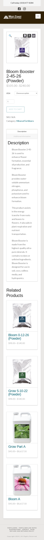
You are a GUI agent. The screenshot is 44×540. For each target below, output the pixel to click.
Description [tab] (22, 131)
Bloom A (14, 499)
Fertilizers (12, 528)
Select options (22, 328)
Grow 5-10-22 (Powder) (18, 392)
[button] (38, 16)
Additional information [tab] (22, 136)
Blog (33, 529)
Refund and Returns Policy (22, 531)
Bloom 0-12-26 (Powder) (18, 336)
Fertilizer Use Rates (28, 528)
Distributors (15, 529)
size (8, 93)
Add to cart (15, 109)
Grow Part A (16, 446)
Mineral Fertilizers (25, 121)
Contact (25, 529)
